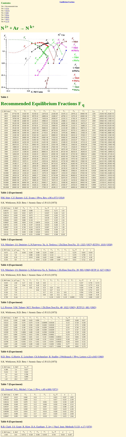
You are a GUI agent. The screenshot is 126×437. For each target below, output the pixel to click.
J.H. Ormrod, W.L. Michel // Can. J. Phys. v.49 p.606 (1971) (29, 389)
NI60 (7, 13)
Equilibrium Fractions (67, 2)
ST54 (7, 8)
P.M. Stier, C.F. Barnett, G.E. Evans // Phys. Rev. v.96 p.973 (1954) (32, 197)
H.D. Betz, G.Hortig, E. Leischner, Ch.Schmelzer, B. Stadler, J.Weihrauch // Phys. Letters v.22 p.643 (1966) (52, 356)
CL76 (7, 21)
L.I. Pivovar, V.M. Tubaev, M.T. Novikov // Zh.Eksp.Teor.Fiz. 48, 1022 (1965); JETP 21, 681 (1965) (48, 307)
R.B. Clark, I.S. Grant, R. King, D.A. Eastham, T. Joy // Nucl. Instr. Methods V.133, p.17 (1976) (46, 426)
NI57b (7, 11)
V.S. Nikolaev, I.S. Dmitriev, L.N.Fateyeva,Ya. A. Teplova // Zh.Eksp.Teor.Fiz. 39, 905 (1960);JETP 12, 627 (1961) (56, 270)
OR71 (7, 19)
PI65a (7, 15)
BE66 (7, 17)
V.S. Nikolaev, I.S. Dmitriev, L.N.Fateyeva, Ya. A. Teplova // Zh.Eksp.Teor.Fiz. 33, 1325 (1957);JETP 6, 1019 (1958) (56, 244)
